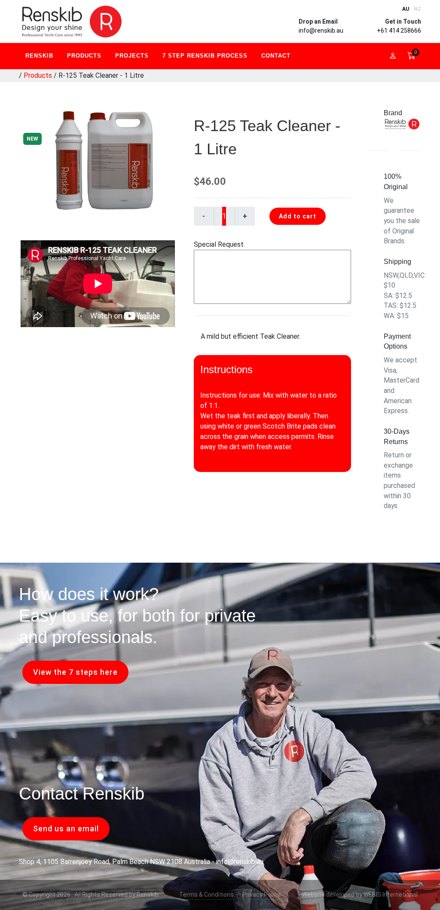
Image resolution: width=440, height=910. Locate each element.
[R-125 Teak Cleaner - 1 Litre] (98, 160)
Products (38, 75)
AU (405, 9)
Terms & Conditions (206, 894)
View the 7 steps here (75, 672)
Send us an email (66, 828)
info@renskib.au (321, 30)
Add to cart (297, 216)
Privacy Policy (261, 894)
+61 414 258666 (399, 30)
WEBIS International (391, 894)
